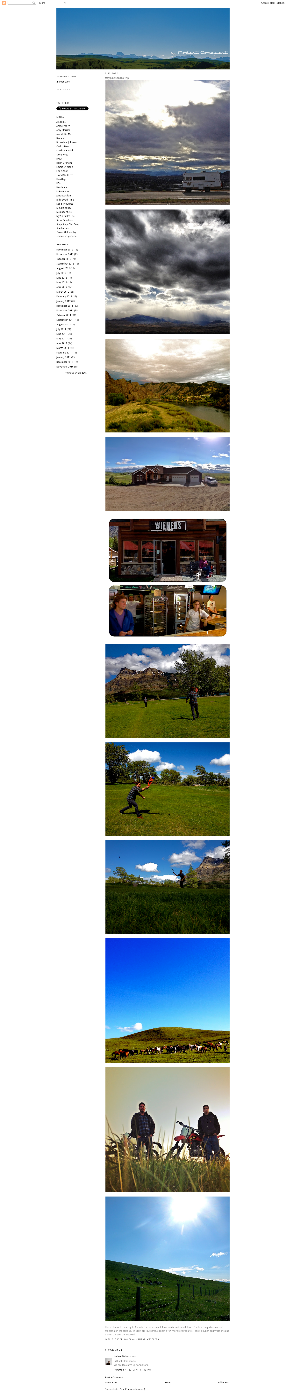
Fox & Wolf (62, 171)
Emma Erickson (64, 167)
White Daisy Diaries (66, 236)
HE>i (58, 183)
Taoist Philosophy (66, 232)
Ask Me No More (65, 134)
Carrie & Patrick (64, 150)
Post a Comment (114, 1377)
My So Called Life (65, 216)
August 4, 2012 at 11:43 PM (132, 1369)
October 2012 (63, 259)
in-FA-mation (63, 191)
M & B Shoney (63, 208)
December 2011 (64, 305)
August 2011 (63, 324)
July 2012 (61, 273)
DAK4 (59, 158)
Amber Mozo (63, 126)
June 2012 (61, 277)
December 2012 (64, 249)
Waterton (153, 1339)
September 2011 (65, 320)
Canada (141, 1339)
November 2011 (65, 310)
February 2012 (64, 296)
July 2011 (61, 329)
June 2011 (61, 334)
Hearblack (61, 187)
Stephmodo (62, 228)
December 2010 (64, 362)
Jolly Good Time (65, 199)
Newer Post (111, 1382)
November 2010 (65, 366)
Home (168, 1382)
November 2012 (65, 254)
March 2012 (62, 291)
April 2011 (61, 343)
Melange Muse (64, 212)
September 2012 (65, 263)
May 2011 (61, 338)
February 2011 (64, 352)
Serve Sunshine (64, 220)
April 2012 (61, 287)
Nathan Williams (122, 1356)
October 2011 (63, 315)
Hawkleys (61, 179)
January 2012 (63, 301)
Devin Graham (64, 163)
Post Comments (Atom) (132, 1389)
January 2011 (63, 357)
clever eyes (62, 154)
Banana (60, 138)
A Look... (61, 122)
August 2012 (63, 268)
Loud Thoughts (64, 203)
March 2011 (62, 348)
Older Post (224, 1382)
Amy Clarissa (63, 130)
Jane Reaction (63, 195)
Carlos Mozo (63, 146)
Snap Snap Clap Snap (67, 224)
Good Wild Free (64, 175)
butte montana (125, 1339)
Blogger (82, 372)
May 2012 (61, 282)
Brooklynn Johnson (66, 142)
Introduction (63, 81)
